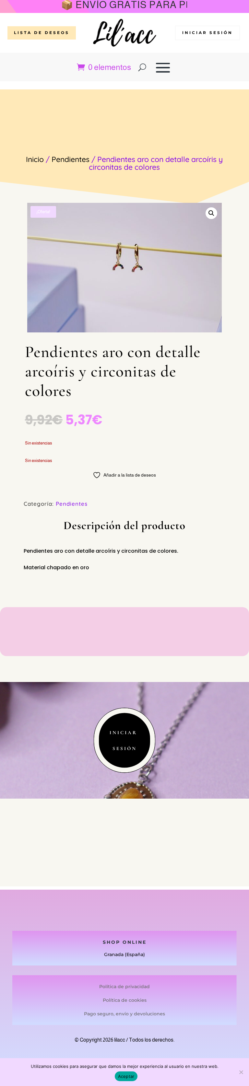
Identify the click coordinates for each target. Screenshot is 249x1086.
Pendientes (70, 159)
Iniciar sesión (207, 32)
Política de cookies (125, 1000)
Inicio (35, 159)
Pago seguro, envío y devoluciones (124, 1014)
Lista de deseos (41, 32)
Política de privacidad (124, 986)
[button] (211, 213)
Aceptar (126, 1076)
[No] (241, 1072)
